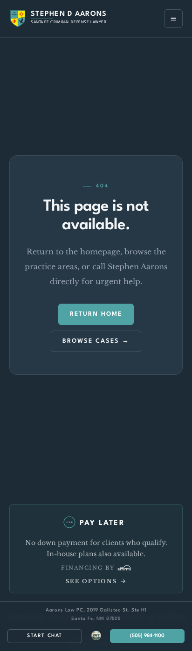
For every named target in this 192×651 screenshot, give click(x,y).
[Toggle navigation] (173, 18)
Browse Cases (90, 341)
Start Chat (44, 635)
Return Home (96, 314)
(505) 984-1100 (147, 635)
